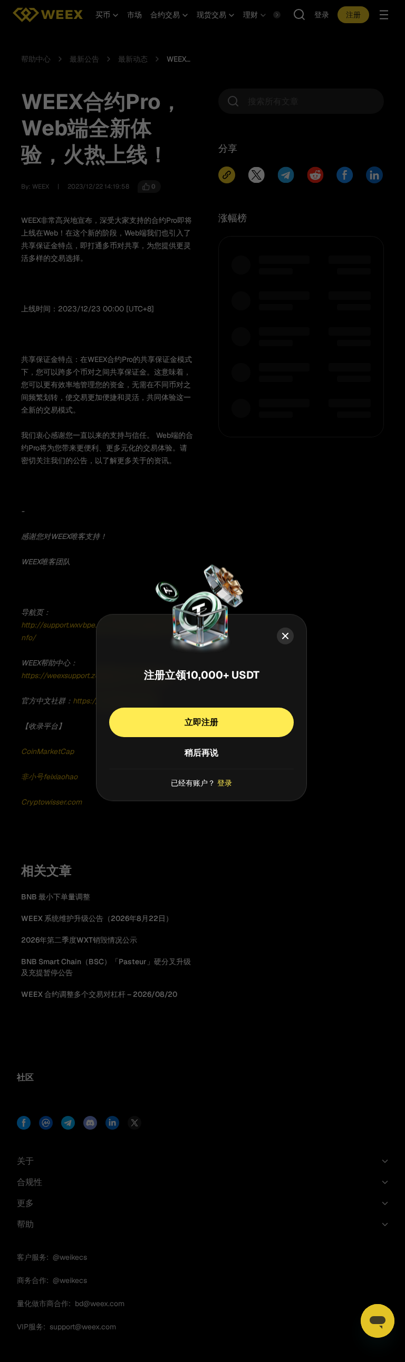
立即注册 (201, 721)
